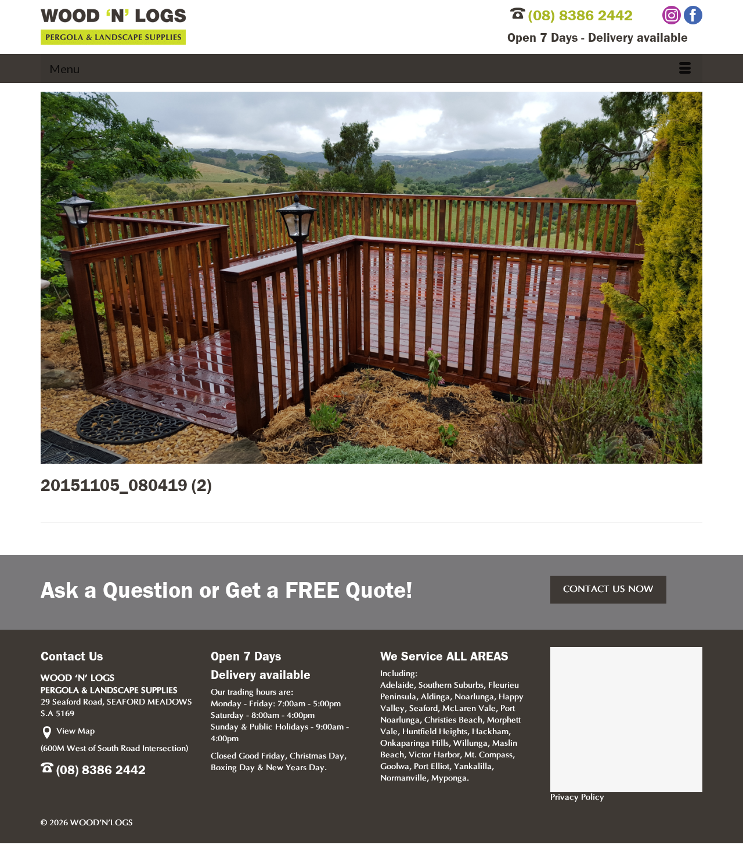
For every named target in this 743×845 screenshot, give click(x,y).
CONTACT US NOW (608, 589)
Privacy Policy (577, 797)
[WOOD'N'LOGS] (219, 27)
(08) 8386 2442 (580, 15)
